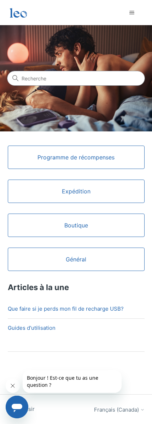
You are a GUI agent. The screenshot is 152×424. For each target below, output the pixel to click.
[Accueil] (18, 12)
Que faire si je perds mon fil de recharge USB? (66, 308)
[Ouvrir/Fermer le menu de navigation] (132, 12)
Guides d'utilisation (31, 327)
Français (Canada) (117, 410)
